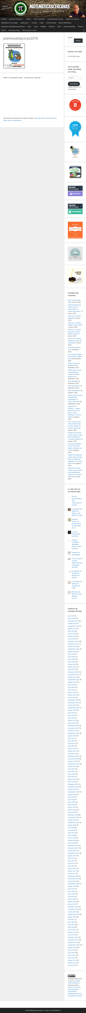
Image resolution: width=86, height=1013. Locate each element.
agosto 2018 (72, 825)
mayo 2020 (72, 774)
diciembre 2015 (73, 907)
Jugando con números (72, 19)
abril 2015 (71, 927)
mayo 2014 (71, 955)
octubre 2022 (72, 705)
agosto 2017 (72, 856)
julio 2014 (71, 950)
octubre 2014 (72, 942)
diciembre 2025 (73, 621)
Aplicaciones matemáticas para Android (13, 26)
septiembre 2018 (73, 822)
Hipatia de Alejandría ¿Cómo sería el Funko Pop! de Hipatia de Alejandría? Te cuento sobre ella (75, 459)
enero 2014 (72, 965)
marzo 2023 (72, 692)
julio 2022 (71, 713)
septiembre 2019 (73, 792)
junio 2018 (71, 830)
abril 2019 (71, 805)
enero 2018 (71, 843)
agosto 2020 (72, 766)
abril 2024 (71, 662)
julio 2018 (71, 827)
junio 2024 (71, 657)
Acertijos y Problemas (15, 19)
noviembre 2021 (73, 728)
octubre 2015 (72, 912)
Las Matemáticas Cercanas (55, 19)
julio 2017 (71, 858)
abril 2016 (71, 896)
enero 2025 (72, 639)
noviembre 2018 (73, 817)
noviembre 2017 (73, 848)
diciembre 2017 (73, 845)
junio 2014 (71, 953)
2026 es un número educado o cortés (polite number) (74, 332)
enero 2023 (72, 697)
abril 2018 (71, 835)
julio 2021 (71, 738)
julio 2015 (71, 919)
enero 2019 (72, 812)
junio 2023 (71, 687)
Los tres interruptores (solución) (76, 534)
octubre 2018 (72, 820)
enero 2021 (71, 754)
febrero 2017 (72, 871)
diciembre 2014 (73, 937)
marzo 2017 (72, 868)
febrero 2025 (72, 636)
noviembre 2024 (73, 644)
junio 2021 (71, 741)
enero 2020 (72, 782)
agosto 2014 (72, 947)
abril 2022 (71, 718)
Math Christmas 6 (74, 386)
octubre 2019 (72, 789)
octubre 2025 (72, 623)
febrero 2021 (72, 751)
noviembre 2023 (73, 674)
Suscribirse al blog (14, 30)
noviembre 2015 (73, 909)
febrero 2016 (72, 901)
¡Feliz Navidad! (73, 381)
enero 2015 (71, 935)
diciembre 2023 (73, 672)
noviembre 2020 (73, 759)
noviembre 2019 (73, 787)
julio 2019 (71, 797)
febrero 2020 (72, 779)
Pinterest (80, 26)
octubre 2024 (72, 646)
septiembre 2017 (73, 853)
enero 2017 (71, 873)
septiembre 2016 (73, 884)
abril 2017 (71, 866)
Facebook (52, 26)
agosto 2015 (72, 917)
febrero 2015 (72, 932)
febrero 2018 (72, 840)
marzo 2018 (72, 838)
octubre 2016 (72, 881)
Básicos (28, 19)
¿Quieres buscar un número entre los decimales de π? (76, 523)
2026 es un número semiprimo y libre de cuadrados (75, 341)
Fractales (34, 23)
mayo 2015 (71, 924)
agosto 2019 (72, 794)
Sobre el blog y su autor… (29, 30)
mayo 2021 (71, 743)
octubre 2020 (72, 761)
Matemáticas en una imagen (9, 23)
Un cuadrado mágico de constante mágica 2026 (75, 356)
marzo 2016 (72, 899)
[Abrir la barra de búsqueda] (84, 30)
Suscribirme (74, 84)
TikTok (59, 26)
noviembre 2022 (73, 702)
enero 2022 (72, 723)
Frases (42, 23)
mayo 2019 (71, 802)
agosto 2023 (72, 682)
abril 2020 (71, 776)
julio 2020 (71, 769)
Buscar (70, 37)
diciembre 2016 (73, 876)
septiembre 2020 (73, 764)
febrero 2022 (72, 720)
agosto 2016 (72, 886)
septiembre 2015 (73, 914)
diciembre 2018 (73, 815)
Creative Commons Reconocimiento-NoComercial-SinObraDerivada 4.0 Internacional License (75, 991)
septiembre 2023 (73, 679)
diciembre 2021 (73, 725)
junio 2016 (71, 891)
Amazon (3, 30)
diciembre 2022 (73, 700)
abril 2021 (71, 746)
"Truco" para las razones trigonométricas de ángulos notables (77, 563)
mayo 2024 (72, 659)
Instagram (43, 26)
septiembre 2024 (73, 649)
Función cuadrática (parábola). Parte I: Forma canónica (76, 544)
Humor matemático (39, 19)
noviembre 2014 (73, 940)
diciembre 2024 (73, 641)
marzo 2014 (72, 960)
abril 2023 (71, 690)
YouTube (3, 19)
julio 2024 (71, 654)
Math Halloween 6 (74, 390)
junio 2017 (71, 861)
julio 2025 (71, 631)
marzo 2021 (72, 748)
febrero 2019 (72, 810)
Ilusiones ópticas (51, 23)
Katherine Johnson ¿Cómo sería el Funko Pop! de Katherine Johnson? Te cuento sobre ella (75, 472)
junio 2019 (71, 799)
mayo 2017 (71, 863)
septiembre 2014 (73, 945)
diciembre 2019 (73, 784)
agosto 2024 (72, 651)
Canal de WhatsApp (69, 26)
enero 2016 (72, 904)
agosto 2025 (72, 628)
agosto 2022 (72, 710)
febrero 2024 (72, 667)
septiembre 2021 (73, 733)
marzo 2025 (72, 634)
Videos (29, 26)
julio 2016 (71, 889)
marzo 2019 (72, 807)
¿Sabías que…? (24, 23)
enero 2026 (72, 618)
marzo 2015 (72, 930)
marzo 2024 (72, 664)
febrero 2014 (72, 963)
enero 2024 (72, 669)
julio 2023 (71, 685)
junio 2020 (71, 771)
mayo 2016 (71, 894)
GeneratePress (56, 1010)
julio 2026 (71, 616)
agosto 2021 (72, 736)
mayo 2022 (71, 715)
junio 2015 (71, 922)
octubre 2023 (72, 677)
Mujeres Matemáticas (65, 23)
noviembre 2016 (73, 878)
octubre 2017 (72, 850)
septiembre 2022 (73, 708)
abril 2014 (71, 958)
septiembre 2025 (73, 626)
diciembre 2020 (73, 756)
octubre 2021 (72, 731)
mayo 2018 (71, 833)
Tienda (36, 26)
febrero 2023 (72, 695)
